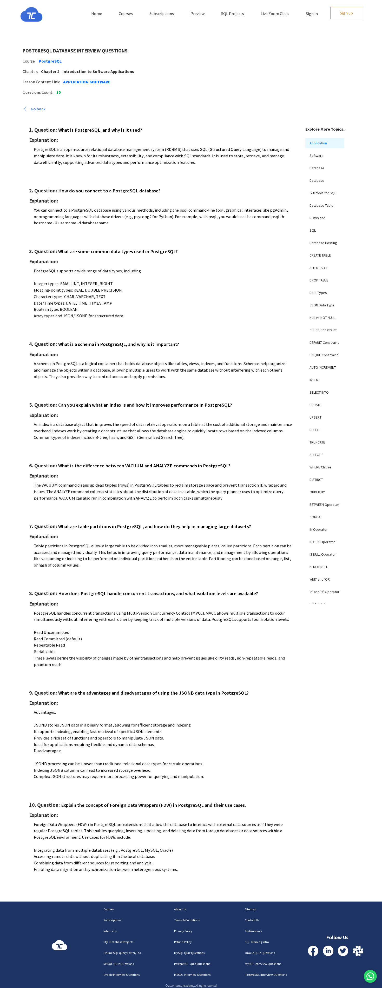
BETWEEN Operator (324, 504)
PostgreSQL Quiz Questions (192, 964)
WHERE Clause (320, 467)
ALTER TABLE (318, 267)
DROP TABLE (318, 280)
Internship (110, 931)
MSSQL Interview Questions (192, 975)
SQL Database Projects (118, 942)
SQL (312, 230)
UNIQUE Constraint (323, 355)
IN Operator (318, 529)
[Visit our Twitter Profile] (343, 951)
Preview (197, 13)
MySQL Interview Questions (263, 964)
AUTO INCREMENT (322, 367)
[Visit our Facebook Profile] (313, 951)
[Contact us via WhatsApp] (370, 976)
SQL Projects (232, 13)
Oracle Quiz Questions (260, 953)
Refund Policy (183, 942)
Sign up (346, 13)
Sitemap (250, 909)
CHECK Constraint (323, 330)
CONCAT (315, 517)
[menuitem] (324, 143)
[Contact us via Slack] (358, 951)
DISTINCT (316, 479)
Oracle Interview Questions (121, 975)
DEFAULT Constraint (324, 342)
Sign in (312, 13)
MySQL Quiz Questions (189, 953)
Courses (126, 13)
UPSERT (315, 417)
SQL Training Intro (257, 942)
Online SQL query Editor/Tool (122, 953)
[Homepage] (31, 14)
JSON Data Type (321, 305)
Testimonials (253, 931)
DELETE (314, 429)
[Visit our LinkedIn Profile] (328, 951)
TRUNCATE (317, 442)
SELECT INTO (319, 392)
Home (96, 13)
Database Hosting (323, 242)
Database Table (321, 205)
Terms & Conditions (187, 920)
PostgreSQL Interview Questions (266, 975)
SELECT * (316, 454)
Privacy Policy (183, 931)
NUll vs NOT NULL (322, 317)
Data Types (318, 292)
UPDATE (315, 404)
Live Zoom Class (275, 13)
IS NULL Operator (322, 554)
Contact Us (252, 920)
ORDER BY (317, 492)
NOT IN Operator (322, 542)
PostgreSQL (50, 61)
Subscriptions (161, 13)
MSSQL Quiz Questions (118, 964)
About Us (180, 909)
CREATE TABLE (320, 255)
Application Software (86, 81)
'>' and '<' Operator (324, 591)
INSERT (314, 380)
